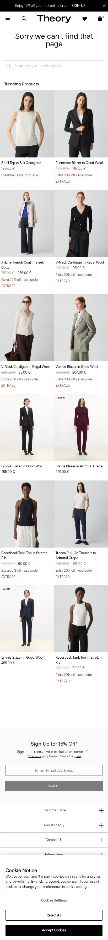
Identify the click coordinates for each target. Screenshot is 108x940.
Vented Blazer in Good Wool (77, 367)
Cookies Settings (54, 900)
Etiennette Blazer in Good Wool (79, 163)
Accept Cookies (54, 930)
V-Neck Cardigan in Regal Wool (80, 262)
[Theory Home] (54, 19)
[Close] (104, 5)
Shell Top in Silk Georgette (21, 163)
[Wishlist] (84, 19)
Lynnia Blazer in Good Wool (22, 466)
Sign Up (54, 786)
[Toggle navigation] (7, 19)
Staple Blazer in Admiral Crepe (79, 466)
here (78, 756)
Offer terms (35, 756)
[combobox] (54, 66)
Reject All (54, 915)
